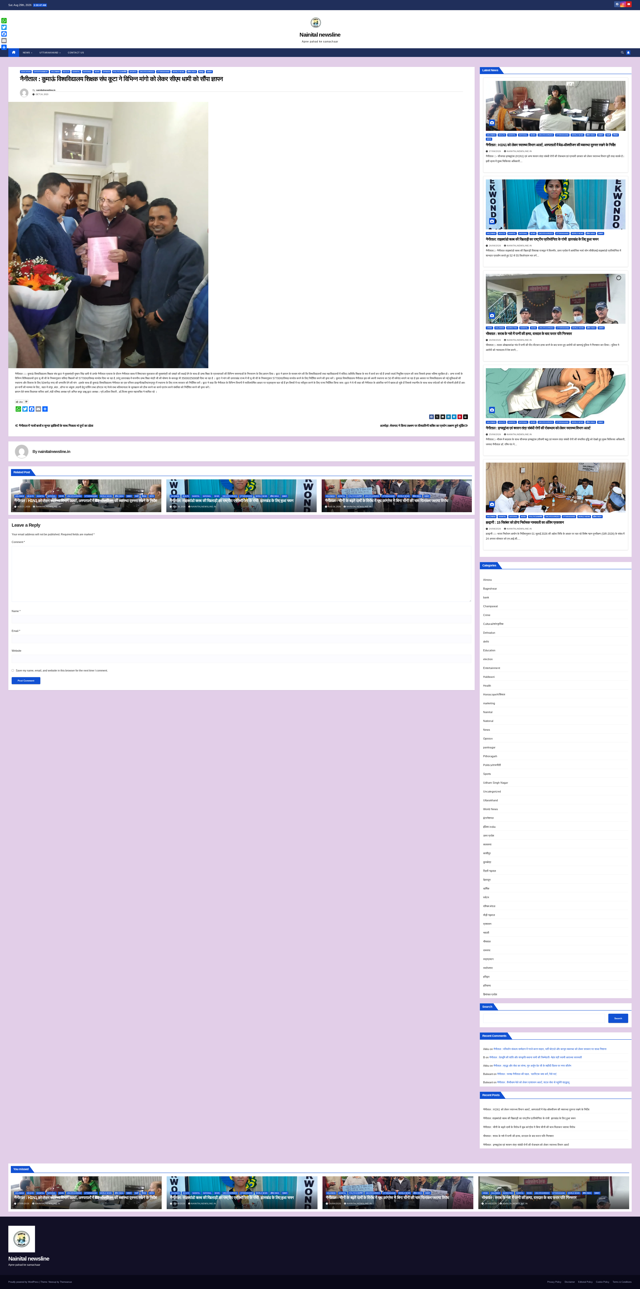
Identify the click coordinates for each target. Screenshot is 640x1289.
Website (16, 650)
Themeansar (66, 1282)
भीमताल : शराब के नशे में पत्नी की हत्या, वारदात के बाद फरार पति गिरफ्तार (529, 334)
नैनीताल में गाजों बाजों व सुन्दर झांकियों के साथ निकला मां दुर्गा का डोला (55, 425)
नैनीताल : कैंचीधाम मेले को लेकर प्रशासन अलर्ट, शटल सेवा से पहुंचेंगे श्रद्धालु (533, 1082)
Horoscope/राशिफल (494, 694)
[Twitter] (4, 27)
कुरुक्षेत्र (487, 862)
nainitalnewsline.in (46, 90)
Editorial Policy (585, 1282)
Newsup (52, 1282)
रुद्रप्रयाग (488, 959)
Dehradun (489, 632)
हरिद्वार (486, 976)
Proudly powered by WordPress (23, 1282)
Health (66, 72)
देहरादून (201, 72)
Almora (487, 579)
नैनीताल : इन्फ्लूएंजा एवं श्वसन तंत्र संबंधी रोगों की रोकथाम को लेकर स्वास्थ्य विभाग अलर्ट (538, 428)
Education (26, 72)
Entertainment (41, 72)
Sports (133, 72)
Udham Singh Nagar (495, 782)
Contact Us (76, 52)
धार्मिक (486, 888)
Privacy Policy (554, 1282)
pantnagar (489, 747)
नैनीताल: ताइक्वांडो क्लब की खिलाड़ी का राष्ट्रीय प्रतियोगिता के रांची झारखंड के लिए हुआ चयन (231, 500)
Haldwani (55, 72)
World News (178, 72)
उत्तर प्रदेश (488, 835)
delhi (486, 641)
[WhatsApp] (4, 20)
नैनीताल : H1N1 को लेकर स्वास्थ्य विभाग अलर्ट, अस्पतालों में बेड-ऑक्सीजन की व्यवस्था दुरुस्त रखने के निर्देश (85, 500)
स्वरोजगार (488, 968)
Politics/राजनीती (119, 72)
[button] (622, 52)
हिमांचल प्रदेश (490, 994)
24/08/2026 (495, 529)
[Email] (4, 40)
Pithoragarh (490, 756)
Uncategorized (147, 72)
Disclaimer (570, 1282)
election (488, 659)
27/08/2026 (495, 151)
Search (487, 1006)
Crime (489, 328)
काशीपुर (487, 853)
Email (16, 631)
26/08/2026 (495, 246)
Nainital (76, 72)
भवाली (136, 496)
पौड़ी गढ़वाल (489, 915)
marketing (512, 328)
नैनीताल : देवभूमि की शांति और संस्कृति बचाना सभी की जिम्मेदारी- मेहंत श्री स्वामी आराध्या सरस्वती (535, 1057)
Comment (18, 542)
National (87, 72)
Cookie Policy (602, 1282)
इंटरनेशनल (488, 818)
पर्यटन (486, 897)
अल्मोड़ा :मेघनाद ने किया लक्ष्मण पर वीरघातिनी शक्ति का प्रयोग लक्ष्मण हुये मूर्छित (422, 425)
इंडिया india (192, 72)
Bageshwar (490, 588)
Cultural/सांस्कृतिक (493, 624)
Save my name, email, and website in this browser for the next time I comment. (62, 670)
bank (486, 597)
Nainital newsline (320, 34)
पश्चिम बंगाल (489, 906)
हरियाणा (487, 985)
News (27, 52)
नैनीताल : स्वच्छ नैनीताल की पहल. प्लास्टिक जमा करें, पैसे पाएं (526, 1074)
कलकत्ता (487, 844)
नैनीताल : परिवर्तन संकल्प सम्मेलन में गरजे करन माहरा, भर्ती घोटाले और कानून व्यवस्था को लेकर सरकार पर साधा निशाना (550, 1049)
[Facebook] (4, 34)
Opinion (106, 72)
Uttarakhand (49, 52)
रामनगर (152, 496)
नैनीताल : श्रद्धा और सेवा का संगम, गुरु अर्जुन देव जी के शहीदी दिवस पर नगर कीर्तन (532, 1065)
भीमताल (144, 496)
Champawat (490, 606)
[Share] (4, 47)
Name (16, 611)
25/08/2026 (495, 434)
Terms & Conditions (622, 1282)
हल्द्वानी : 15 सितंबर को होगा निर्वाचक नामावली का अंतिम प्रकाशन (525, 522)
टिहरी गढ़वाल (489, 871)
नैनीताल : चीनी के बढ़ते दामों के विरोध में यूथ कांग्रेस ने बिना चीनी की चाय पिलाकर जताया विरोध (386, 500)
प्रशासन (209, 72)
